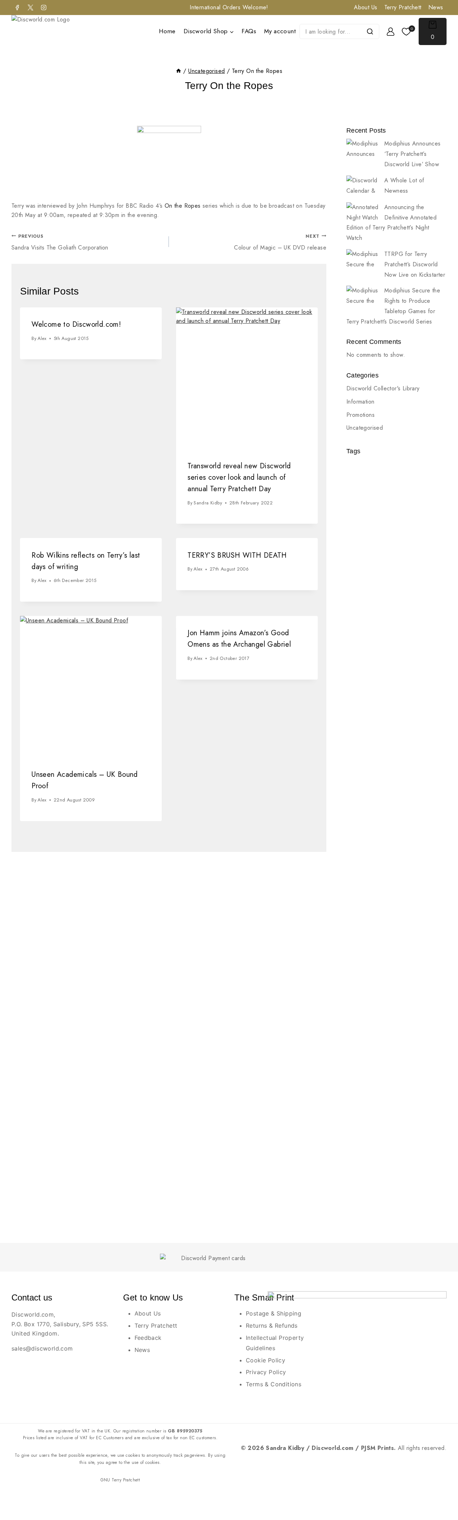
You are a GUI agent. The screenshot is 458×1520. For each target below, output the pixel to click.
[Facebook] (17, 7)
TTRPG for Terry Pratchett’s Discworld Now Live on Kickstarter (414, 264)
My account (280, 31)
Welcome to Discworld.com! (76, 324)
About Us (365, 7)
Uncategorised (364, 428)
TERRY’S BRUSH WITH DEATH (237, 555)
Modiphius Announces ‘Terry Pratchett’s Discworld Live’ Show (412, 153)
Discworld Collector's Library (383, 388)
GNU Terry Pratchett (120, 1480)
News (435, 7)
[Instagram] (43, 7)
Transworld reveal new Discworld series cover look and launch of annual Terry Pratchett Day (239, 477)
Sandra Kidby (208, 502)
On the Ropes (183, 206)
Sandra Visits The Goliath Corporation (59, 242)
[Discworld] (50, 31)
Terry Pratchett (403, 7)
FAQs (249, 31)
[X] (30, 7)
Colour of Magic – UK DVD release (280, 242)
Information (360, 402)
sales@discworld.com (42, 1348)
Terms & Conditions (273, 1384)
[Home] (178, 71)
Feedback (148, 1337)
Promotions (360, 415)
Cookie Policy (265, 1360)
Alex (42, 338)
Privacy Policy (266, 1372)
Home (167, 31)
